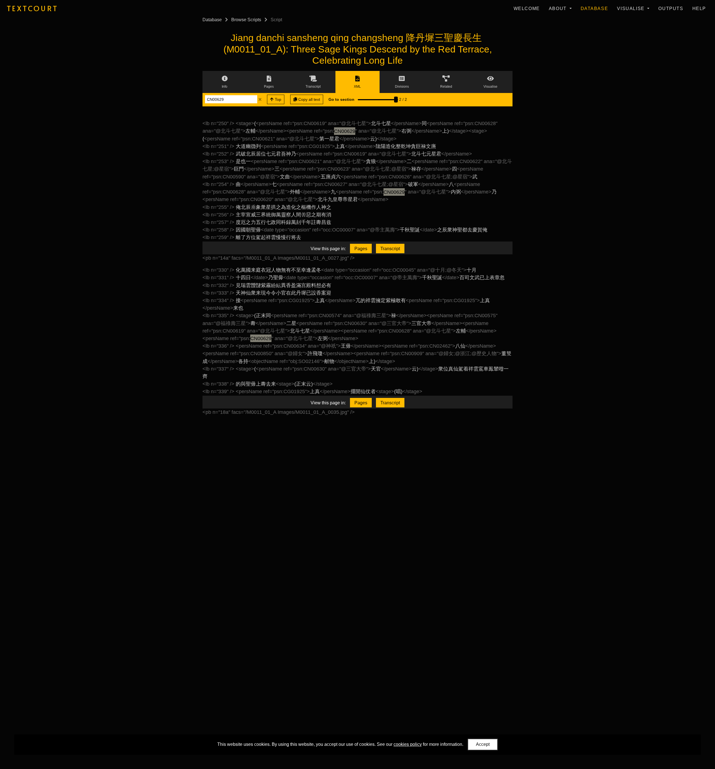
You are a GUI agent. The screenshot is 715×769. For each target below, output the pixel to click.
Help (699, 8)
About (558, 8)
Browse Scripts (246, 19)
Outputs (670, 8)
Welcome (527, 8)
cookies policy (408, 744)
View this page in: (328, 248)
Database (594, 8)
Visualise (631, 8)
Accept (483, 744)
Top (277, 99)
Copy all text (308, 99)
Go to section (341, 99)
